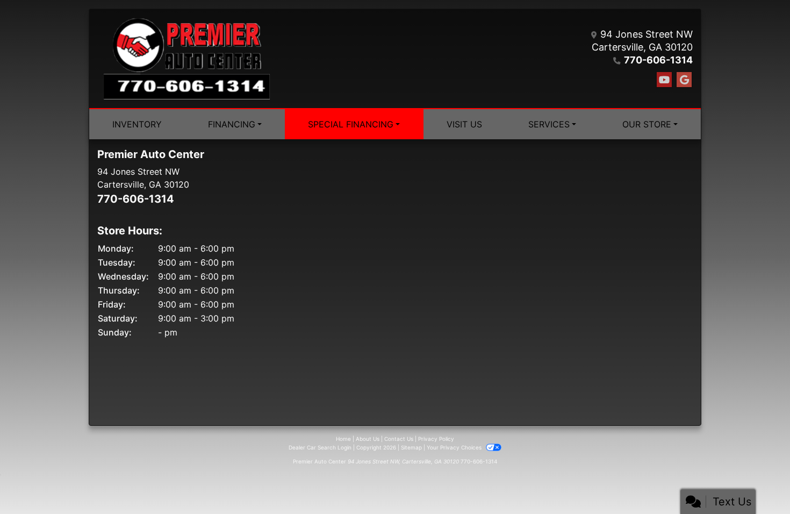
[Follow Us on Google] (684, 80)
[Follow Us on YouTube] (664, 80)
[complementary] (758, 481)
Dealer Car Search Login (320, 447)
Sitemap (411, 447)
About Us (367, 439)
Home (343, 439)
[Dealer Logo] (186, 58)
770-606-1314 (658, 60)
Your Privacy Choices (455, 447)
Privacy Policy (436, 439)
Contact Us (398, 439)
